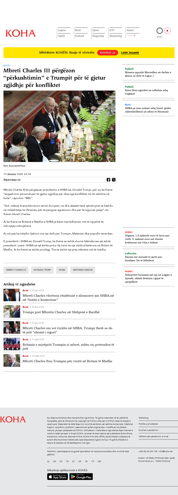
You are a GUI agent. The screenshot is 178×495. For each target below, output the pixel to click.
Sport (95, 30)
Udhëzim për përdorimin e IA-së (153, 436)
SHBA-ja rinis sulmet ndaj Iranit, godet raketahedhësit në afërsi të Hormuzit (148, 110)
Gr (79, 462)
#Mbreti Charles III (16, 270)
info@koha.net (166, 451)
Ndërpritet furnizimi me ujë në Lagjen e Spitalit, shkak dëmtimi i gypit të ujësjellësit (148, 278)
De (61, 462)
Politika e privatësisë (148, 424)
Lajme (62, 30)
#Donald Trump (42, 270)
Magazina (98, 36)
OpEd (61, 36)
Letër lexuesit (130, 52)
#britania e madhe (83, 270)
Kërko (159, 37)
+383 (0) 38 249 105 (147, 451)
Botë (78, 30)
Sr (86, 462)
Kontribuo (106, 52)
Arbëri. (129, 232)
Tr (92, 462)
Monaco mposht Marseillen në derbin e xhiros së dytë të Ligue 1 (148, 74)
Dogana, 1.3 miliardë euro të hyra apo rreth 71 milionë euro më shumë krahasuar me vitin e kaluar (147, 239)
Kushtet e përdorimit (148, 430)
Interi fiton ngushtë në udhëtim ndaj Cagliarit (146, 92)
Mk (99, 462)
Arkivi (130, 30)
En (54, 462)
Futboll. (129, 68)
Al (48, 462)
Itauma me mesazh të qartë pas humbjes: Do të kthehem (143, 258)
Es (73, 462)
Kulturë (79, 36)
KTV (112, 30)
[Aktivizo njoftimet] (167, 30)
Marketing (116, 36)
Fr (67, 462)
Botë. (128, 104)
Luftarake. (131, 253)
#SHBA (62, 270)
